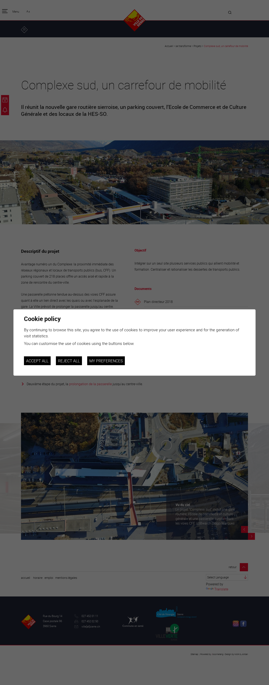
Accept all (37, 360)
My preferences (106, 360)
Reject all (69, 360)
